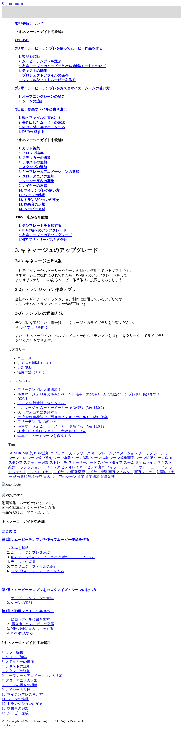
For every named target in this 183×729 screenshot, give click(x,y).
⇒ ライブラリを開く (31, 327)
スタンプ (15, 462)
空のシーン (67, 476)
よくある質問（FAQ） (35, 363)
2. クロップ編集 (31, 153)
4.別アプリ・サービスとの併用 (43, 239)
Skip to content (12, 4)
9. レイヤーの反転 (33, 185)
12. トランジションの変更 (39, 200)
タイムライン (146, 462)
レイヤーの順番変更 (69, 472)
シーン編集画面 (121, 458)
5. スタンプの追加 (33, 167)
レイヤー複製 (97, 472)
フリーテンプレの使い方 (37, 422)
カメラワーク (79, 453)
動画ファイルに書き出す (30, 619)
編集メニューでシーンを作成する (44, 436)
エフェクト (59, 453)
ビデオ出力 (96, 467)
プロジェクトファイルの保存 (34, 566)
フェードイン (157, 467)
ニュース (24, 358)
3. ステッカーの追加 (35, 157)
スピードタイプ (110, 462)
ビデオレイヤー (73, 467)
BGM (12, 453)
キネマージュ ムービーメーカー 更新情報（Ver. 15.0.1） (61, 426)
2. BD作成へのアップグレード (43, 230)
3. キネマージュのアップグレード (45, 235)
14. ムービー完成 (32, 209)
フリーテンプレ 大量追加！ (39, 389)
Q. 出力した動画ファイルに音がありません (51, 431)
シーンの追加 (21, 603)
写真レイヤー (145, 472)
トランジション (29, 467)
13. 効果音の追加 (32, 204)
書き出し (50, 476)
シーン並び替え (39, 458)
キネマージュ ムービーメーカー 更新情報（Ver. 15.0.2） (61, 408)
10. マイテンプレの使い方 (39, 190)
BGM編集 (25, 453)
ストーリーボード (82, 462)
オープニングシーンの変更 (32, 598)
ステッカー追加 (36, 462)
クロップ (146, 453)
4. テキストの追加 (33, 162)
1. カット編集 (29, 148)
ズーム (129, 462)
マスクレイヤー (39, 472)
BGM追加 (41, 453)
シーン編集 (99, 458)
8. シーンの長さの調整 (36, 181)
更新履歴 (24, 367)
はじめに (9, 531)
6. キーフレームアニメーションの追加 (49, 171)
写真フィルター (120, 472)
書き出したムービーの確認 (32, 624)
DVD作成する (22, 633)
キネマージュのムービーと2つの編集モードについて (53, 557)
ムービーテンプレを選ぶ (30, 552)
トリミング (51, 467)
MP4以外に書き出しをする (32, 628)
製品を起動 (20, 548)
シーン (159, 453)
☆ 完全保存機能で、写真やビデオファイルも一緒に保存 (62, 417)
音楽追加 (92, 476)
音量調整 (107, 476)
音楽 (80, 476)
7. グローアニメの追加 (36, 176)
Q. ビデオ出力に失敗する (37, 412)
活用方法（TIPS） (31, 372)
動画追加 (20, 476)
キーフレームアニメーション (114, 453)
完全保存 (35, 476)
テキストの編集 (23, 562)
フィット (113, 467)
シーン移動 (81, 458)
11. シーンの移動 (32, 195)
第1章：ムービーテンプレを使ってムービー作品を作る (45, 539)
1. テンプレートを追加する (40, 225)
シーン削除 (62, 458)
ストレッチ (58, 462)
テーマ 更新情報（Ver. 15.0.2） (41, 403)
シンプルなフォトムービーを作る (37, 571)
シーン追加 (163, 458)
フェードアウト (133, 467)
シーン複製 (144, 458)
